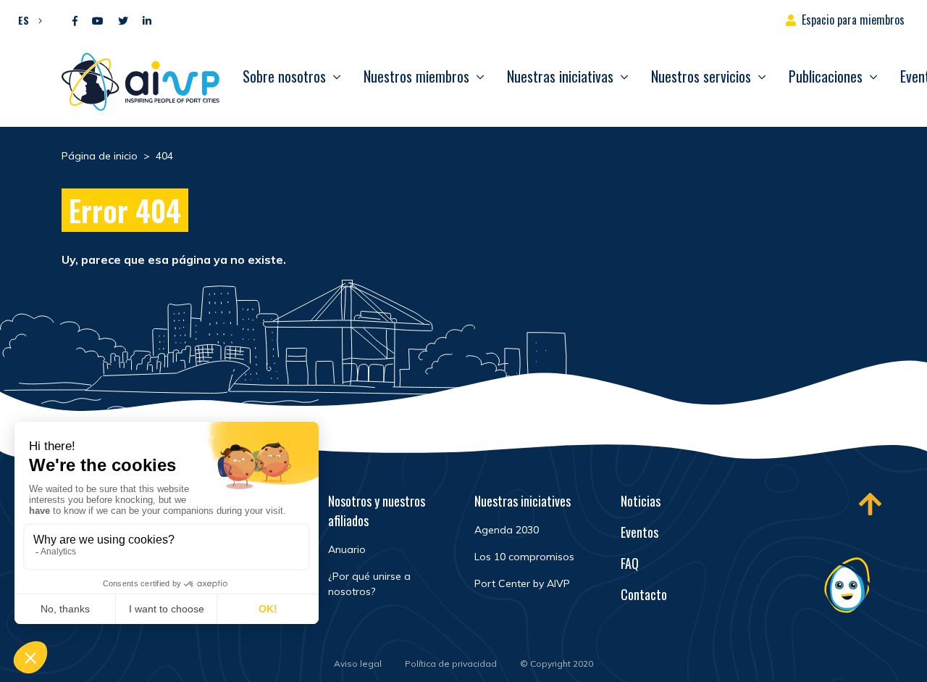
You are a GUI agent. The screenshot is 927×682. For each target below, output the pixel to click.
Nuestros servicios (701, 76)
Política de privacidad (451, 663)
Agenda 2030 (506, 529)
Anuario (347, 549)
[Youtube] (98, 21)
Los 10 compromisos (524, 556)
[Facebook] (75, 21)
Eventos (639, 532)
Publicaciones (826, 76)
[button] (26, 19)
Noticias (640, 500)
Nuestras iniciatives (522, 500)
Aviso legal (358, 663)
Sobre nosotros (284, 76)
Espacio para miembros (853, 19)
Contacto (644, 594)
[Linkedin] (147, 21)
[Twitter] (123, 21)
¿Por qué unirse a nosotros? (369, 584)
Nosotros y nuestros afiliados (376, 510)
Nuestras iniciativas (560, 76)
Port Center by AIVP (522, 583)
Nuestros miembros (416, 76)
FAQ (630, 563)
